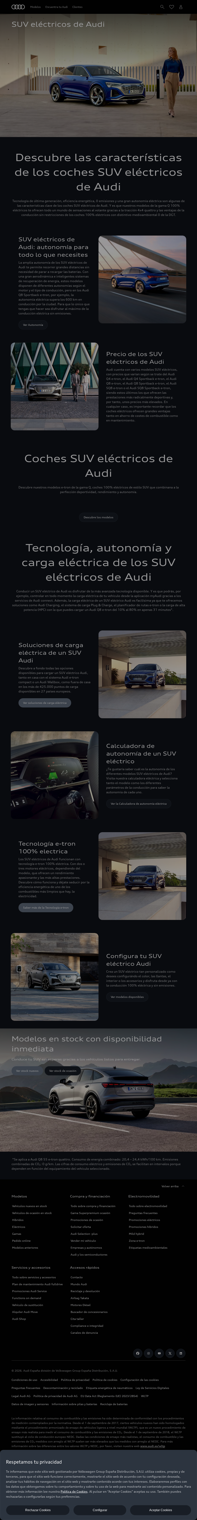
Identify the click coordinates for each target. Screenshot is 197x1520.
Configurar (100, 1510)
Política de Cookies (74, 1491)
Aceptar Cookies (160, 1510)
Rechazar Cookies (38, 1510)
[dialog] (98, 1485)
